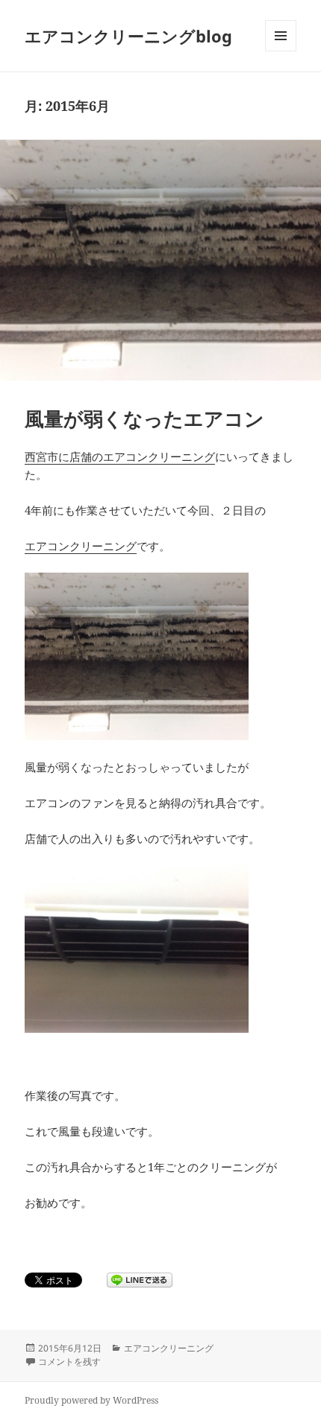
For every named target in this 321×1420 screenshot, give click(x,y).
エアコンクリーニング (81, 545)
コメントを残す (69, 1361)
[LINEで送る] (139, 1280)
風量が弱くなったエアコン (144, 418)
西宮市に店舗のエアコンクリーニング (120, 456)
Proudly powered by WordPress (91, 1400)
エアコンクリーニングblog (128, 36)
